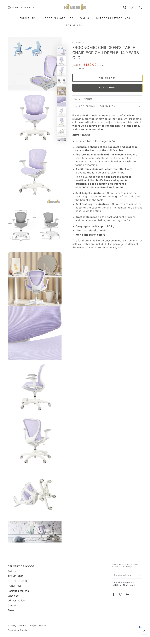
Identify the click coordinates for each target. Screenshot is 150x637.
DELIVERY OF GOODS (21, 566)
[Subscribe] (140, 575)
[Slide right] (58, 542)
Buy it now (107, 87)
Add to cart (107, 78)
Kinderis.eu (78, 42)
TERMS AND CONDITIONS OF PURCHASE (18, 581)
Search (12, 610)
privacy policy (16, 600)
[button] (125, 7)
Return (12, 571)
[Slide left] (10, 542)
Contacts (13, 605)
